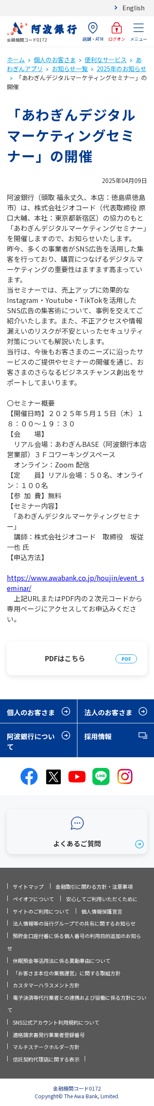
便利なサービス (106, 59)
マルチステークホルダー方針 (46, 1046)
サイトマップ (28, 886)
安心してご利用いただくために (102, 898)
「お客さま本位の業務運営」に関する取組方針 (67, 973)
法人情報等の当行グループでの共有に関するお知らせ (74, 923)
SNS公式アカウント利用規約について (56, 1022)
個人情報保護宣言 (101, 911)
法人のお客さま (108, 712)
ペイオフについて (33, 898)
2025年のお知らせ (121, 68)
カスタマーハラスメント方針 (46, 985)
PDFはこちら (65, 658)
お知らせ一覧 (70, 68)
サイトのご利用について (41, 911)
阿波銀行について (31, 741)
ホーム (16, 59)
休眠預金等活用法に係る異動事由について (61, 960)
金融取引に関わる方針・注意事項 (94, 886)
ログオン (116, 39)
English (133, 7)
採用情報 (98, 736)
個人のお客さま (55, 59)
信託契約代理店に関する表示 (46, 1059)
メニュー (138, 39)
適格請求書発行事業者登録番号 (49, 1034)
